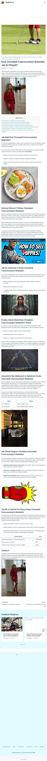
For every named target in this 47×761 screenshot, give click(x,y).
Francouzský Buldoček (6, 59)
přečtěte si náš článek (22, 76)
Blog (14, 746)
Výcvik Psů (29, 746)
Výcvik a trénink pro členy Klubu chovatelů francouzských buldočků (17, 130)
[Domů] (1, 57)
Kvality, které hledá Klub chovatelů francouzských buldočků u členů (17, 125)
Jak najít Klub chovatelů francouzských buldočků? (13, 120)
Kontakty (42, 746)
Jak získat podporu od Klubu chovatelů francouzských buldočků (16, 128)
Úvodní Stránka (6, 746)
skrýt (24, 118)
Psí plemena (15, 59)
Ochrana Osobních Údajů (29, 752)
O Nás (35, 746)
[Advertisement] (23, 13)
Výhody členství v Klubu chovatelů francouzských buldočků (15, 122)
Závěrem (4, 131)
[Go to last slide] (3, 630)
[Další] (44, 630)
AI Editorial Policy (24, 759)
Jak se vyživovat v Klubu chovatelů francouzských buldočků (16, 123)
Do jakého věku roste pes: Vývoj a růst (10, 603)
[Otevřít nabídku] (44, 2)
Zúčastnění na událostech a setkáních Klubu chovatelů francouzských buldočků (20, 127)
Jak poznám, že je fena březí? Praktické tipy (36, 604)
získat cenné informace (22, 344)
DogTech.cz (5, 68)
